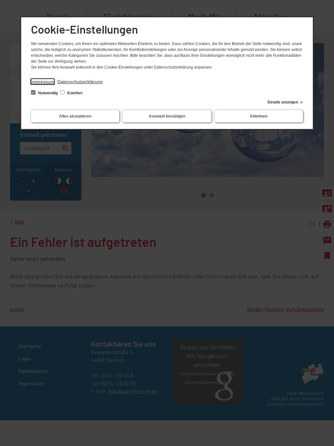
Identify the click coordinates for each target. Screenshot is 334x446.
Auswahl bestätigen (167, 116)
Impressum (42, 81)
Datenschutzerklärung (80, 81)
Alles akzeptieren (75, 116)
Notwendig (48, 93)
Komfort (74, 93)
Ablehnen (258, 116)
